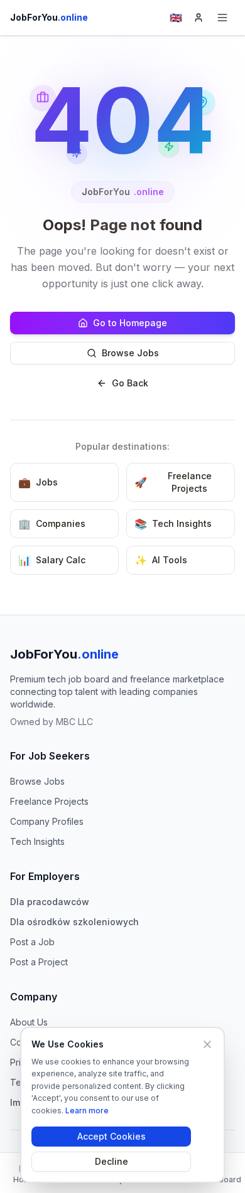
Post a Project (39, 962)
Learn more (87, 1110)
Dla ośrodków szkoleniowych (74, 921)
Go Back (130, 383)
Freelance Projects (49, 801)
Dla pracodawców (49, 901)
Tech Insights (37, 841)
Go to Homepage (130, 322)
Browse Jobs (130, 352)
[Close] (207, 1044)
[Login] (198, 17)
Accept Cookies (111, 1136)
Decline (111, 1161)
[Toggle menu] (222, 17)
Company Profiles (47, 821)
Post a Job (32, 941)
